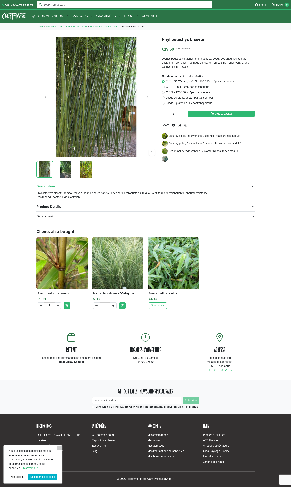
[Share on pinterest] (186, 125)
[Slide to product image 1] (44, 169)
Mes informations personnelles (166, 451)
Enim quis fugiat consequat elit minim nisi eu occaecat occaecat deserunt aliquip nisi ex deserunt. (147, 406)
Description (45, 186)
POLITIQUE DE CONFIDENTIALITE (58, 434)
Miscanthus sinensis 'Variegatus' (114, 293)
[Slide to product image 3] (86, 169)
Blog (128, 16)
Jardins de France (214, 461)
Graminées (106, 16)
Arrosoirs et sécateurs (216, 445)
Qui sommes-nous (47, 16)
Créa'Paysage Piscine (216, 451)
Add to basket (221, 113)
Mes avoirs (154, 440)
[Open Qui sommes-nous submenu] (66, 16)
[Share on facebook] (173, 125)
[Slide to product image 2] (65, 169)
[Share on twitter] (180, 125)
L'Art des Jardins (213, 456)
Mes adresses (156, 445)
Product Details (48, 206)
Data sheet (44, 216)
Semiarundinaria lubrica (164, 293)
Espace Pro (99, 445)
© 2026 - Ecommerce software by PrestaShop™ (145, 478)
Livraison (41, 440)
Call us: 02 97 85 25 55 (19, 4)
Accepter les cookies (42, 476)
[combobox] (124, 4)
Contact (149, 16)
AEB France (210, 440)
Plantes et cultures (214, 434)
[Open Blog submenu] (137, 16)
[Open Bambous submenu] (91, 16)
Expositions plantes (103, 440)
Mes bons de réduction (161, 456)
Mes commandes (158, 434)
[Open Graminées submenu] (119, 16)
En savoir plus (29, 468)
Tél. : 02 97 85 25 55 (219, 370)
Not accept (17, 476)
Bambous (80, 16)
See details (158, 305)
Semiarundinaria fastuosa (54, 293)
